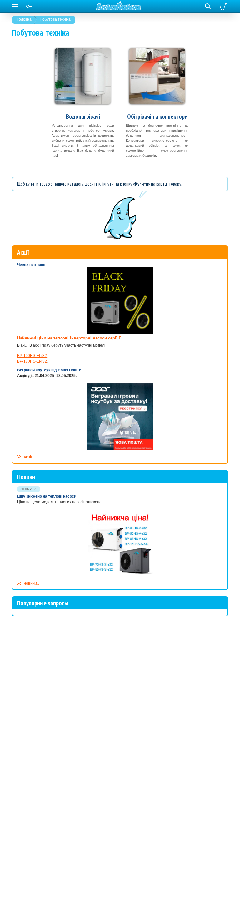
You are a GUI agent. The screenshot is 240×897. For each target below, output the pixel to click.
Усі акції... (26, 457)
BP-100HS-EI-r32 (32, 356)
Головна (24, 19)
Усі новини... (29, 583)
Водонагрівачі (83, 116)
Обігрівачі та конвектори (157, 116)
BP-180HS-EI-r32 (32, 361)
